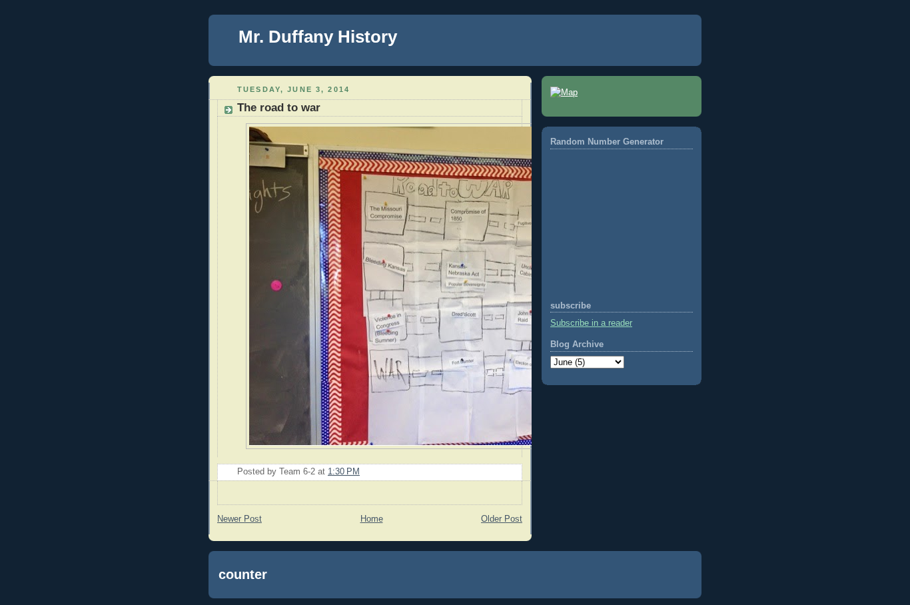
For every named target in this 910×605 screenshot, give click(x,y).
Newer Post (239, 519)
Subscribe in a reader (591, 323)
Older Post (501, 519)
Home (371, 519)
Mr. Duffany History (317, 37)
